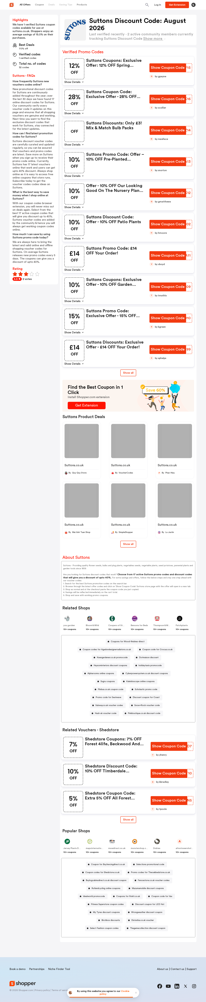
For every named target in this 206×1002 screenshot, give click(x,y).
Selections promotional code (150, 864)
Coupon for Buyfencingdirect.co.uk (108, 864)
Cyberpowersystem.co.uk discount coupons (146, 673)
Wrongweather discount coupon (146, 912)
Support (191, 969)
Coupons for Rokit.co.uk (128, 896)
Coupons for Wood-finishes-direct (127, 642)
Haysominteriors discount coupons (110, 665)
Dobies (156, 848)
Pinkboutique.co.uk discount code (144, 713)
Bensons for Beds (139, 625)
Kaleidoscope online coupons (140, 681)
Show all (128, 372)
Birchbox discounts (110, 920)
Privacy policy (42, 990)
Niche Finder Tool (59, 969)
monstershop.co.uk (140, 848)
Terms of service (60, 990)
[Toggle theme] (193, 5)
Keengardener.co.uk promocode (112, 657)
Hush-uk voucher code (105, 713)
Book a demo (17, 969)
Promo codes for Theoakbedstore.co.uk (150, 872)
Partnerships (36, 969)
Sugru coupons (108, 681)
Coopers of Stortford (119, 625)
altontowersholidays (186, 848)
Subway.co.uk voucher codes (109, 705)
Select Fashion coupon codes (104, 928)
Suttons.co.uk (74, 465)
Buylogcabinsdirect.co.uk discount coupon (106, 880)
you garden (69, 625)
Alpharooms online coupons (100, 673)
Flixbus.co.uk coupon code (110, 689)
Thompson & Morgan (163, 625)
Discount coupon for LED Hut (149, 904)
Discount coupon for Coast (146, 697)
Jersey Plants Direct (73, 848)
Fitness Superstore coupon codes (107, 904)
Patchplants (182, 625)
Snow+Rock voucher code (147, 705)
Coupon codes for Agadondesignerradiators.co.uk (107, 649)
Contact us (177, 969)
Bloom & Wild (92, 625)
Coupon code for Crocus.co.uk (157, 649)
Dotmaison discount (148, 657)
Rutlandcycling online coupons (106, 888)
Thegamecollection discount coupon (147, 928)
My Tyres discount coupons (106, 912)
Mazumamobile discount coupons (148, 888)
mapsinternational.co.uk (98, 848)
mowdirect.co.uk (116, 848)
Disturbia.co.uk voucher (142, 920)
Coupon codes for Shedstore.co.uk (102, 872)
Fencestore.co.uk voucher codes (154, 880)
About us (162, 969)
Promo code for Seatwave (108, 697)
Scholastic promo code (146, 689)
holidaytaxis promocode (150, 665)
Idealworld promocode (94, 896)
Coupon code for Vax (161, 896)
